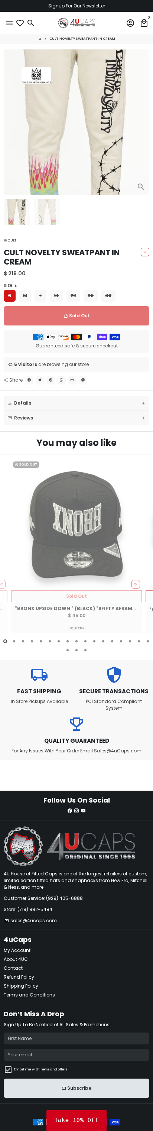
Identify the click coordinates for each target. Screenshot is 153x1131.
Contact (13, 968)
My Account (17, 950)
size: (10, 285)
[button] (76, 1120)
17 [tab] (148, 641)
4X (108, 295)
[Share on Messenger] (83, 380)
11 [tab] (94, 641)
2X (73, 295)
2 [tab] (14, 641)
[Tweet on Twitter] (40, 380)
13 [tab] (112, 641)
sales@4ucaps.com (30, 920)
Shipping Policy (21, 986)
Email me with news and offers (40, 1069)
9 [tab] (76, 641)
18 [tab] (67, 650)
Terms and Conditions (29, 995)
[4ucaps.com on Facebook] (70, 811)
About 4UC (16, 959)
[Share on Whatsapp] (61, 380)
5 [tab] (41, 641)
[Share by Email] (72, 380)
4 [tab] (32, 641)
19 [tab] (76, 650)
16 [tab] (139, 641)
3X (91, 295)
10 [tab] (85, 641)
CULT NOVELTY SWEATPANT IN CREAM (82, 38)
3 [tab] (23, 641)
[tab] (76, 403)
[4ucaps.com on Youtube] (83, 811)
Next (143, 122)
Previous (10, 551)
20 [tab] (85, 650)
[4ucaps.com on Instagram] (76, 811)
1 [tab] (5, 641)
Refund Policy (19, 977)
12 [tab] (103, 641)
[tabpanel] (76, 546)
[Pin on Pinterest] (50, 380)
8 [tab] (67, 641)
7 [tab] (58, 641)
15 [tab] (130, 641)
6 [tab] (50, 641)
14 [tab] (121, 641)
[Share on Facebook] (29, 380)
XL (56, 295)
